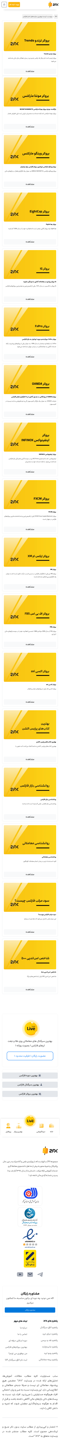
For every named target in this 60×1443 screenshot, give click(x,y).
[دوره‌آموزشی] (41, 1125)
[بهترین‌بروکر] (18, 1125)
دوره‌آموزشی (40, 1131)
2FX (56, 16)
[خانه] (51, 1125)
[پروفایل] (8, 1125)
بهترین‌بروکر (18, 1131)
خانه (51, 1131)
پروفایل (8, 1131)
